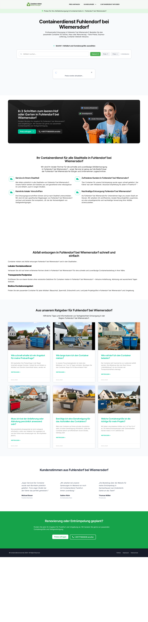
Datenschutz (134, 552)
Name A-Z (95, 54)
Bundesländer (89, 4)
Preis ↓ (115, 54)
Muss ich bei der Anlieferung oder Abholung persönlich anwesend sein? (27, 421)
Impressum (126, 552)
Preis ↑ (105, 54)
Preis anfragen (74, 4)
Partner (119, 552)
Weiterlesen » (15, 372)
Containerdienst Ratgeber (109, 4)
